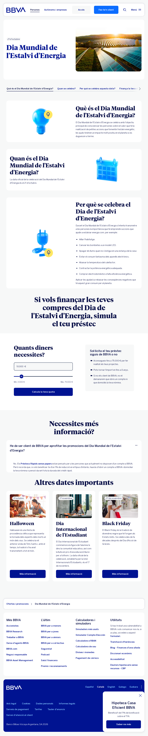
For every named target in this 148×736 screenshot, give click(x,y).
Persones (35, 9)
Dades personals (44, 703)
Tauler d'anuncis (56, 709)
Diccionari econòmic (121, 653)
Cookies (26, 703)
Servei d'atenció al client (19, 715)
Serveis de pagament (17, 709)
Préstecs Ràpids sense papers (36, 463)
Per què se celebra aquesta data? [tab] (97, 88)
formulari (115, 636)
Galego (122, 687)
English (111, 687)
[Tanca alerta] (140, 695)
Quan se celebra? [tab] (66, 88)
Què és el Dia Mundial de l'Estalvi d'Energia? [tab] (30, 88)
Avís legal (11, 703)
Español (89, 687)
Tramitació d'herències (122, 642)
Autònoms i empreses (55, 9)
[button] (81, 10)
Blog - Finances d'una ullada (125, 647)
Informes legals (67, 703)
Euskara (134, 687)
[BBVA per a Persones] (16, 10)
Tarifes (38, 709)
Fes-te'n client (106, 9)
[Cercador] (125, 10)
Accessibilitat (117, 659)
